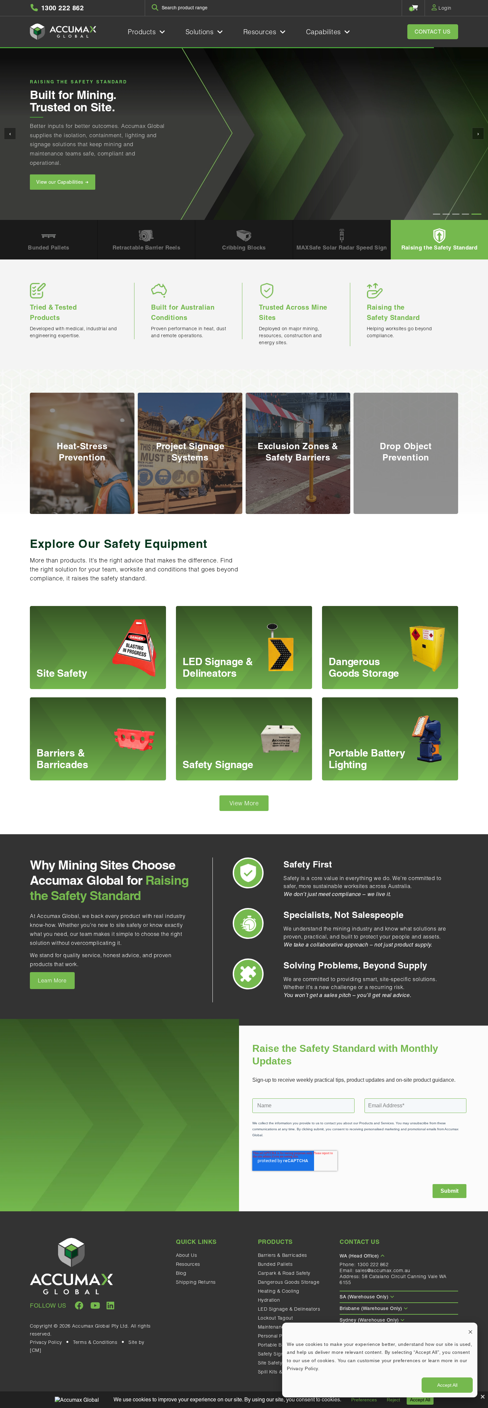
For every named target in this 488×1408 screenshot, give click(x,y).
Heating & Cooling (278, 1291)
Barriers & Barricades (282, 1255)
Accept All (447, 1385)
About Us (186, 1255)
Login (444, 8)
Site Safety (270, 1363)
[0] (415, 7)
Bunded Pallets (275, 1264)
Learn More (52, 980)
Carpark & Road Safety (284, 1273)
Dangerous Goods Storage (289, 1282)
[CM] (35, 1350)
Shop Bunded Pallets (60, 172)
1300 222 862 (373, 1264)
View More (244, 803)
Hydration (269, 1300)
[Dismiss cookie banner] (470, 1331)
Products (143, 32)
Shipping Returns (196, 1282)
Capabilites (324, 32)
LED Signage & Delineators (289, 1309)
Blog (181, 1273)
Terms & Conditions (95, 1342)
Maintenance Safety (280, 1327)
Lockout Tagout (275, 1318)
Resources (261, 32)
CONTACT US (433, 32)
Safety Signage (275, 1354)
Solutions (201, 32)
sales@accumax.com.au (382, 1270)
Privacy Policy (46, 1342)
